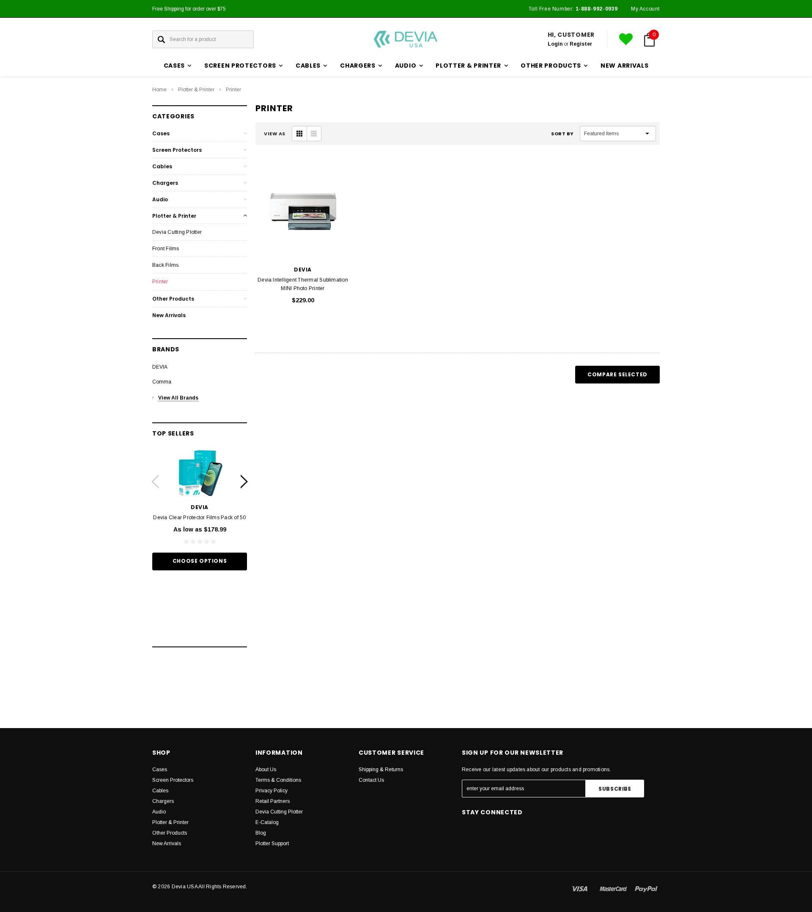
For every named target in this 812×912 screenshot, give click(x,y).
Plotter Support (272, 843)
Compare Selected (617, 374)
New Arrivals (624, 65)
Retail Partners (272, 801)
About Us (265, 769)
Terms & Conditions (278, 780)
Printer (233, 90)
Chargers (165, 182)
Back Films (165, 265)
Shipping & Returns (381, 769)
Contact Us (371, 780)
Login (555, 44)
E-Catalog (267, 822)
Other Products (173, 298)
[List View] (314, 133)
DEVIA (159, 367)
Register (581, 44)
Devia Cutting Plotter (177, 232)
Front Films (165, 249)
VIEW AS (274, 133)
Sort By (562, 133)
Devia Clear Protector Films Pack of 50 (199, 517)
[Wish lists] (626, 39)
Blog (260, 833)
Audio (160, 199)
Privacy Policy (271, 791)
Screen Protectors (177, 149)
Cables (162, 166)
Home (159, 90)
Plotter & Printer (196, 90)
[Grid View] (299, 133)
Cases (161, 133)
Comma (161, 382)
